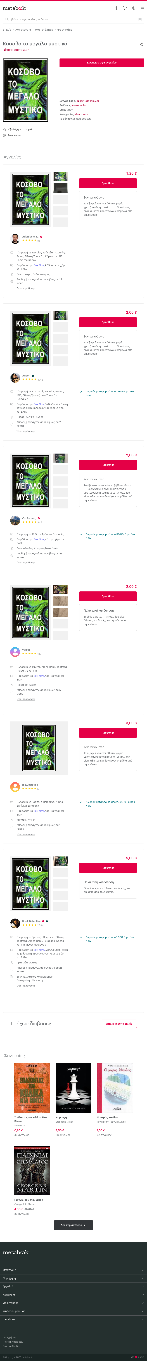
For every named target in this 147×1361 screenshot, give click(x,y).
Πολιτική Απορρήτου (13, 1342)
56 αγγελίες (63, 1135)
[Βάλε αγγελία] (116, 8)
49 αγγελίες (21, 1135)
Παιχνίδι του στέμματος (28, 1200)
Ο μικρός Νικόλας (107, 1117)
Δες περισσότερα (72, 1225)
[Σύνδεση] (133, 8)
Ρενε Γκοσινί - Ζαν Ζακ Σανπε (111, 1122)
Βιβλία (7, 30)
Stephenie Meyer (64, 1122)
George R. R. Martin (24, 1204)
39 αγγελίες (21, 1214)
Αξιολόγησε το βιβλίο (20, 129)
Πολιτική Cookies (11, 1346)
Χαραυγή (61, 1117)
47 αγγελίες (104, 1135)
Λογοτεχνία (23, 30)
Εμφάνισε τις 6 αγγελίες (102, 63)
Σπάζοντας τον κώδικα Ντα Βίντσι (30, 1119)
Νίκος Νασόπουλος (16, 49)
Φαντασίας (64, 30)
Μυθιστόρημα (44, 30)
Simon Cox (19, 1126)
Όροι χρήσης (9, 1337)
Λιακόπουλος (79, 105)
